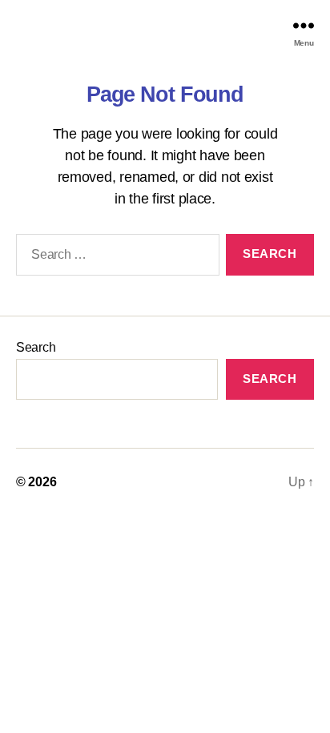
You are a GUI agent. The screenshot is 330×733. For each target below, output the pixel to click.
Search (35, 347)
